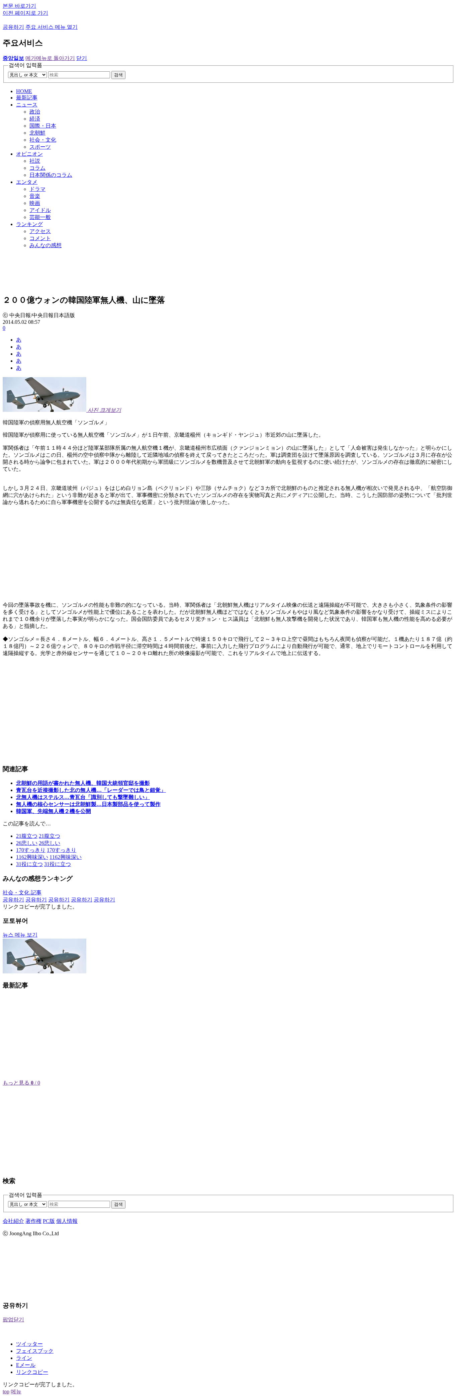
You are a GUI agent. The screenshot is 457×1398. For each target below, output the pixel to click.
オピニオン (29, 154)
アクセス (40, 231)
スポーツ (40, 147)
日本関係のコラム (50, 175)
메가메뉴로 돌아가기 (50, 58)
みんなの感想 (45, 245)
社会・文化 (42, 140)
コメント (40, 238)
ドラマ (37, 189)
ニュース (26, 104)
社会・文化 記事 (22, 892)
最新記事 (26, 97)
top (6, 1391)
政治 (34, 112)
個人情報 (67, 1221)
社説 (34, 161)
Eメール (25, 1365)
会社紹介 (13, 1221)
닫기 (81, 58)
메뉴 (16, 1391)
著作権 (33, 1221)
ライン (24, 1358)
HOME (24, 91)
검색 (118, 74)
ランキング (29, 224)
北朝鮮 (37, 133)
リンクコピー (32, 1372)
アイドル (40, 210)
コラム (37, 168)
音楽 (34, 196)
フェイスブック (35, 1351)
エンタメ (26, 182)
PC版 (49, 1221)
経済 (34, 119)
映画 (34, 203)
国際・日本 (42, 126)
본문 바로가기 (19, 6)
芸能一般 (40, 217)
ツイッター (29, 1344)
